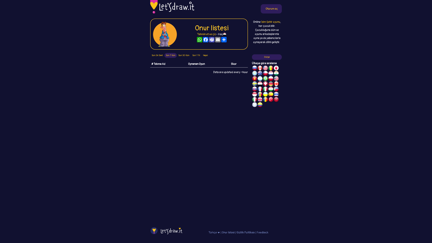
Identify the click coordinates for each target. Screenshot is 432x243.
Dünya (267, 57)
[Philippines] (276, 89)
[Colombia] (260, 105)
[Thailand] (276, 94)
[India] (276, 73)
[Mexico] (265, 89)
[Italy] (254, 100)
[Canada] (276, 84)
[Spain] (271, 94)
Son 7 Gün (170, 55)
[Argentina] (260, 79)
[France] (260, 89)
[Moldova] (260, 94)
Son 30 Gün (183, 55)
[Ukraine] (265, 94)
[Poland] (271, 79)
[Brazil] (265, 79)
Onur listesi (228, 232)
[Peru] (260, 68)
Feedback (262, 232)
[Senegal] (271, 68)
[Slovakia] (254, 89)
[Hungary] (271, 89)
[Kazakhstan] (254, 73)
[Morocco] (276, 100)
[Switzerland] (265, 84)
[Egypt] (260, 84)
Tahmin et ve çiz (206, 34)
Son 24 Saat (157, 55)
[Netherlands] (271, 73)
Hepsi (205, 55)
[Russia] (254, 68)
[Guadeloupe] (265, 100)
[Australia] (260, 73)
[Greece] (254, 105)
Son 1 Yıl (196, 55)
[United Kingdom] (260, 100)
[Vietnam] (254, 79)
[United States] (265, 68)
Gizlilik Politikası (245, 232)
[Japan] (276, 68)
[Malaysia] (276, 79)
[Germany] (271, 84)
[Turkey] (271, 100)
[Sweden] (254, 84)
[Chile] (265, 73)
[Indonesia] (254, 94)
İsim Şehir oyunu (270, 22)
